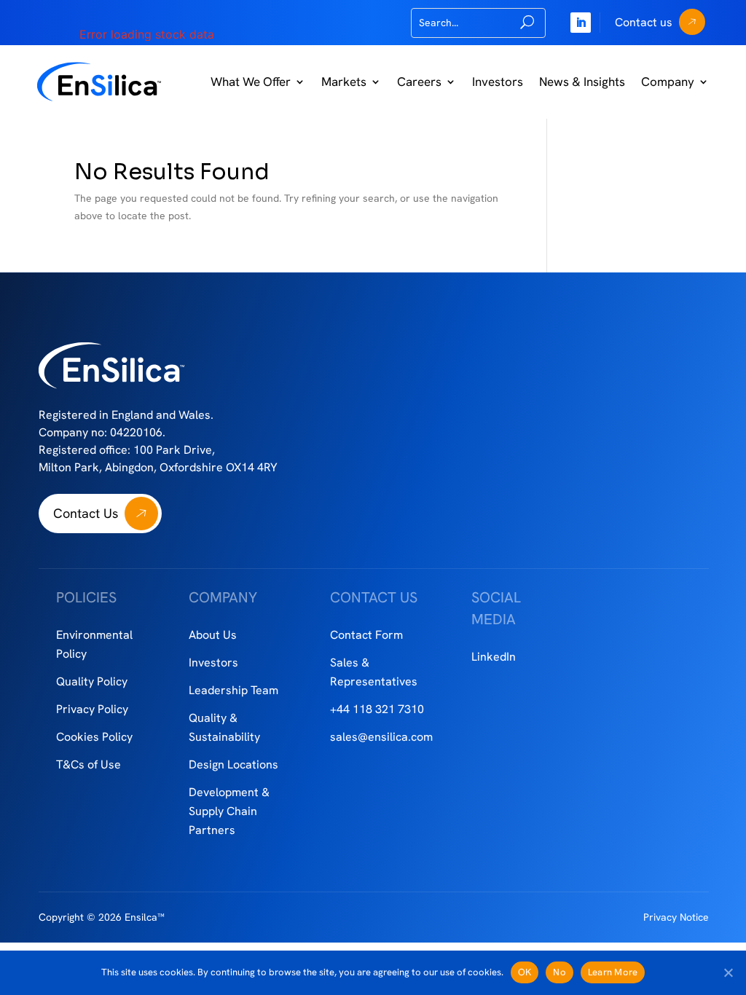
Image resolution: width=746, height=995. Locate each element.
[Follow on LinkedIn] (580, 22)
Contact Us (85, 513)
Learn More (613, 972)
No (559, 972)
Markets (343, 82)
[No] (728, 972)
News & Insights (582, 82)
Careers (419, 82)
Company (667, 82)
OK (525, 972)
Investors (497, 82)
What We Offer (251, 82)
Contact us (643, 22)
